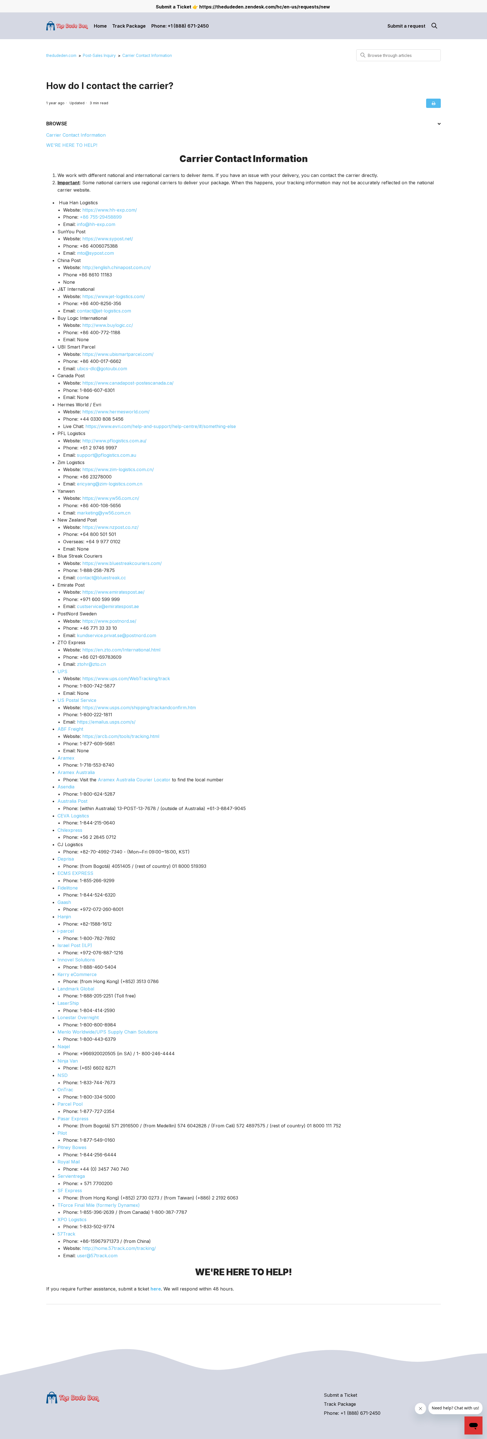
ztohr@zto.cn (91, 664)
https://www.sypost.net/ (107, 238)
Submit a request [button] (406, 26)
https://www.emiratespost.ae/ (113, 592)
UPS (62, 671)
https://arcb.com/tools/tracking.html (120, 736)
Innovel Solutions (76, 960)
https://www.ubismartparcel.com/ (118, 354)
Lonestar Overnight (78, 1017)
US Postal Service (76, 700)
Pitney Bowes (72, 1147)
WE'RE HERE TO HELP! (71, 145)
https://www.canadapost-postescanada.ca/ (128, 383)
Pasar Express (72, 1118)
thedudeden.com (61, 55)
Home (100, 26)
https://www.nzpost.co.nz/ (110, 527)
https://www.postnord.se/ (109, 621)
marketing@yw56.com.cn (103, 513)
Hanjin (64, 916)
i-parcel (65, 931)
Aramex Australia (76, 772)
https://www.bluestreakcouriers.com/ (122, 563)
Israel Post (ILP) (74, 945)
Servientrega (71, 1176)
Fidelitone (67, 888)
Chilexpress (69, 830)
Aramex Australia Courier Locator (134, 779)
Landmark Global (75, 989)
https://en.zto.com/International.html (121, 650)
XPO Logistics (72, 1219)
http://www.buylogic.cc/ (107, 325)
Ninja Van (67, 1061)
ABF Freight (70, 729)
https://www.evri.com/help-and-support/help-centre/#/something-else (160, 426)
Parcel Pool (70, 1104)
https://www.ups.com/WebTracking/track (126, 678)
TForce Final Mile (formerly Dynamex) (98, 1205)
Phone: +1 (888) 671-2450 (180, 26)
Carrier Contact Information (147, 55)
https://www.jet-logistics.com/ (113, 296)
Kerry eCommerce (77, 974)
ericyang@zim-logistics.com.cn (109, 484)
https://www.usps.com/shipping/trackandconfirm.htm (139, 707)
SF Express (69, 1190)
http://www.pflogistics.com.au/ (114, 441)
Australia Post (72, 801)
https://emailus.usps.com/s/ (106, 722)
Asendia (65, 787)
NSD (62, 1075)
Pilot (62, 1133)
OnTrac (65, 1089)
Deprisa (65, 859)
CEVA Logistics (73, 816)
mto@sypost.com (95, 253)
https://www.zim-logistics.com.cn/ (118, 469)
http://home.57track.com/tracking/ (119, 1248)
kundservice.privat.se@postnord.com (116, 635)
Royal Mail (68, 1162)
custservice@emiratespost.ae (108, 606)
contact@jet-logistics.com (104, 311)
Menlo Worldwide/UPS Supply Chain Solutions (107, 1032)
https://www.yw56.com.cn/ (110, 498)
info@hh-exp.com (96, 224)
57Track (66, 1234)
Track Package (129, 26)
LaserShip (68, 1003)
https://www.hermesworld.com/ (116, 411)
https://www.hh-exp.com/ (109, 210)
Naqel (63, 1046)
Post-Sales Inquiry (99, 55)
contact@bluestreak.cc (101, 577)
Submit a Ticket (340, 1395)
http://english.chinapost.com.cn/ (116, 267)
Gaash (64, 902)
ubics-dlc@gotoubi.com (102, 368)
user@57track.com (97, 1255)
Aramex (65, 758)
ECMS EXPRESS (75, 873)
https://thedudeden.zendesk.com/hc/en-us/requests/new (264, 7)
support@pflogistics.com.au (106, 455)
